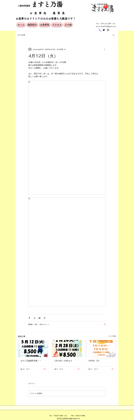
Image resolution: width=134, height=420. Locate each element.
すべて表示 (112, 336)
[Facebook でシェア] (29, 318)
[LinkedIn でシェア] (40, 318)
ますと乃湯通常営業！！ (30, 360)
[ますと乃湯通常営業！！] (33, 348)
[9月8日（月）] (101, 348)
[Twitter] (103, 30)
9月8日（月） (94, 360)
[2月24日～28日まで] (67, 348)
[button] (114, 35)
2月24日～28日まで (63, 360)
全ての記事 (21, 35)
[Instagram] (108, 30)
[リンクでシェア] (45, 318)
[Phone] (100, 30)
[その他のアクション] (104, 49)
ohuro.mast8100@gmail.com (106, 26)
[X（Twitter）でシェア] (34, 318)
